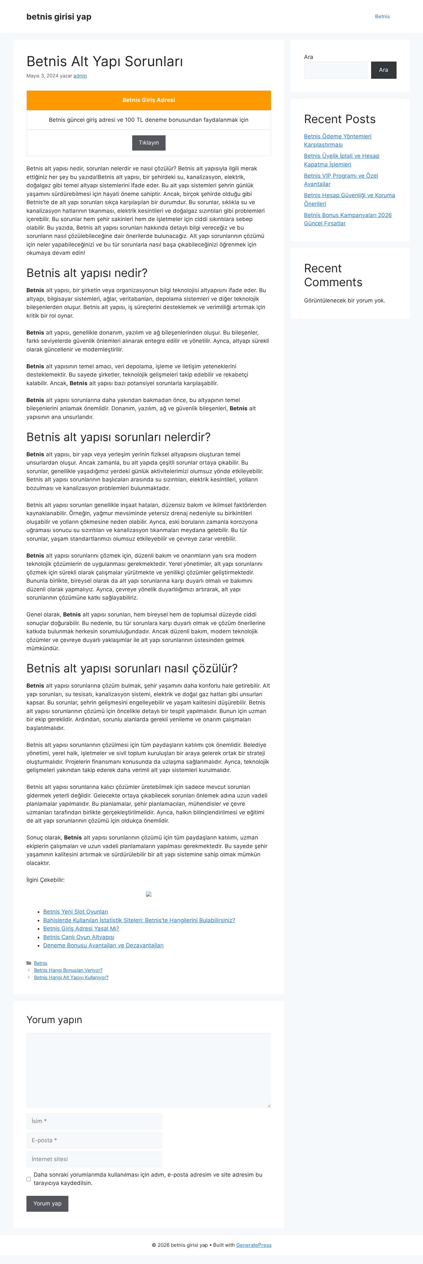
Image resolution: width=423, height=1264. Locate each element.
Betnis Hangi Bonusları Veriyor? (68, 970)
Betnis (382, 16)
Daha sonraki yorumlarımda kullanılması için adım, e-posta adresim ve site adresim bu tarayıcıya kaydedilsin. (148, 1179)
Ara (308, 57)
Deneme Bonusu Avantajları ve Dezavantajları (103, 945)
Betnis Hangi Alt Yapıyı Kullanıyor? (71, 977)
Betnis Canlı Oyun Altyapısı (78, 937)
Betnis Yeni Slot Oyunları (75, 911)
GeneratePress (254, 1245)
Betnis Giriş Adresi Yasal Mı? (81, 928)
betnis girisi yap (59, 17)
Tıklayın (149, 142)
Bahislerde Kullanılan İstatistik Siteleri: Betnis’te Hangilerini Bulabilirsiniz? (139, 920)
